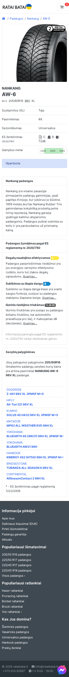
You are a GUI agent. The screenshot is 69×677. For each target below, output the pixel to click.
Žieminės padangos (15, 627)
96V (27, 101)
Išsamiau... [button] (30, 276)
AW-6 (46, 18)
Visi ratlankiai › (12, 612)
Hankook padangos (15, 642)
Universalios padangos (17, 637)
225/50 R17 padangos (16, 560)
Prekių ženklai (11, 648)
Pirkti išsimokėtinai (15, 529)
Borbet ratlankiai (13, 601)
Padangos (16, 18)
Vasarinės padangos (15, 632)
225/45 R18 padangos (16, 570)
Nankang (33, 18)
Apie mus (8, 518)
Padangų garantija (14, 534)
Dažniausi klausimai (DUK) (19, 524)
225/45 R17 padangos (16, 565)
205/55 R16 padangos (16, 554)
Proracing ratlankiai (15, 596)
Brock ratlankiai (12, 606)
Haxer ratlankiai (12, 590)
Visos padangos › (13, 575)
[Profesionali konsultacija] (62, 670)
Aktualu (7, 539)
